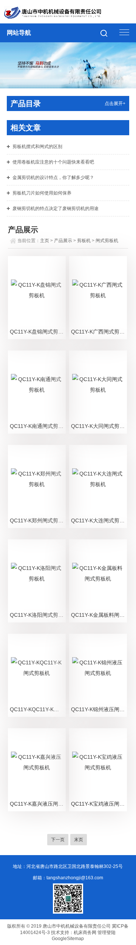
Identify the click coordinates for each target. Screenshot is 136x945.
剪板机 (84, 240)
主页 (44, 240)
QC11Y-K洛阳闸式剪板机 (37, 615)
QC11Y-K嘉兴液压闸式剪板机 (37, 804)
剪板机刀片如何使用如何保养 (41, 193)
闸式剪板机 (107, 240)
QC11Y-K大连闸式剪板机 (99, 520)
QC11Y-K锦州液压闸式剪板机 (99, 709)
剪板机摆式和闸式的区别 (37, 146)
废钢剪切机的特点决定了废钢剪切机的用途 (55, 208)
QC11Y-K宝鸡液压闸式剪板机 (99, 804)
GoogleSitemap (68, 938)
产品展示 (63, 240)
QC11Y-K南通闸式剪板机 (37, 426)
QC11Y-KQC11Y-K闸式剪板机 (37, 709)
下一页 (58, 839)
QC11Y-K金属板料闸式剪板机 (99, 615)
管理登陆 (106, 932)
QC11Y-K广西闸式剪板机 (99, 332)
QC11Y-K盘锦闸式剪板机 (37, 332)
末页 (78, 839)
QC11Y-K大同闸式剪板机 (99, 426)
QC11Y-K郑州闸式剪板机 (37, 520)
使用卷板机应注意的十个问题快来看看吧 (53, 162)
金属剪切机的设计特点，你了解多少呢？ (53, 177)
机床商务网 (85, 932)
